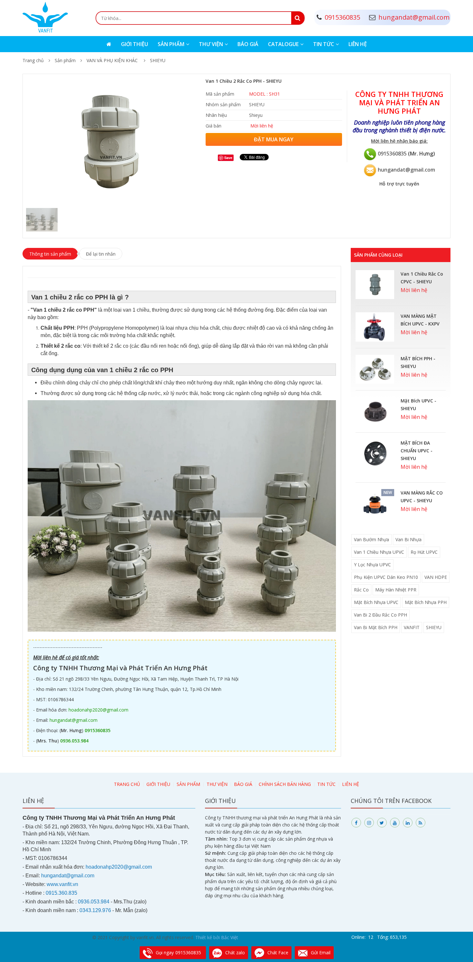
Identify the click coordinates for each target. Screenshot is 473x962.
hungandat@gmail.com (406, 169)
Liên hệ (357, 44)
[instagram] (369, 822)
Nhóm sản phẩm (223, 104)
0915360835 (392, 153)
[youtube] (395, 822)
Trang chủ (33, 60)
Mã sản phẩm (220, 94)
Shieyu (256, 115)
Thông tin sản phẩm (50, 254)
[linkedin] (408, 822)
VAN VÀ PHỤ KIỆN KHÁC (113, 60)
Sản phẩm (171, 44)
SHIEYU (157, 60)
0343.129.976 (95, 910)
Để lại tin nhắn (101, 254)
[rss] (420, 822)
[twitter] (382, 822)
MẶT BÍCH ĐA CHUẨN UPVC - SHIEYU (416, 450)
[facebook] (356, 822)
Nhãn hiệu (216, 115)
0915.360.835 (61, 893)
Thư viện (211, 44)
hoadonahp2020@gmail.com (98, 710)
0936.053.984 (74, 741)
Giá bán (213, 126)
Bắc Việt (229, 937)
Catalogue (283, 44)
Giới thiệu (134, 44)
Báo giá (247, 44)
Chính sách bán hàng (285, 784)
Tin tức (323, 44)
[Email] (370, 170)
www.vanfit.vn (62, 884)
